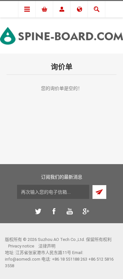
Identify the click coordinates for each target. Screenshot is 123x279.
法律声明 (46, 246)
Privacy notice (21, 246)
